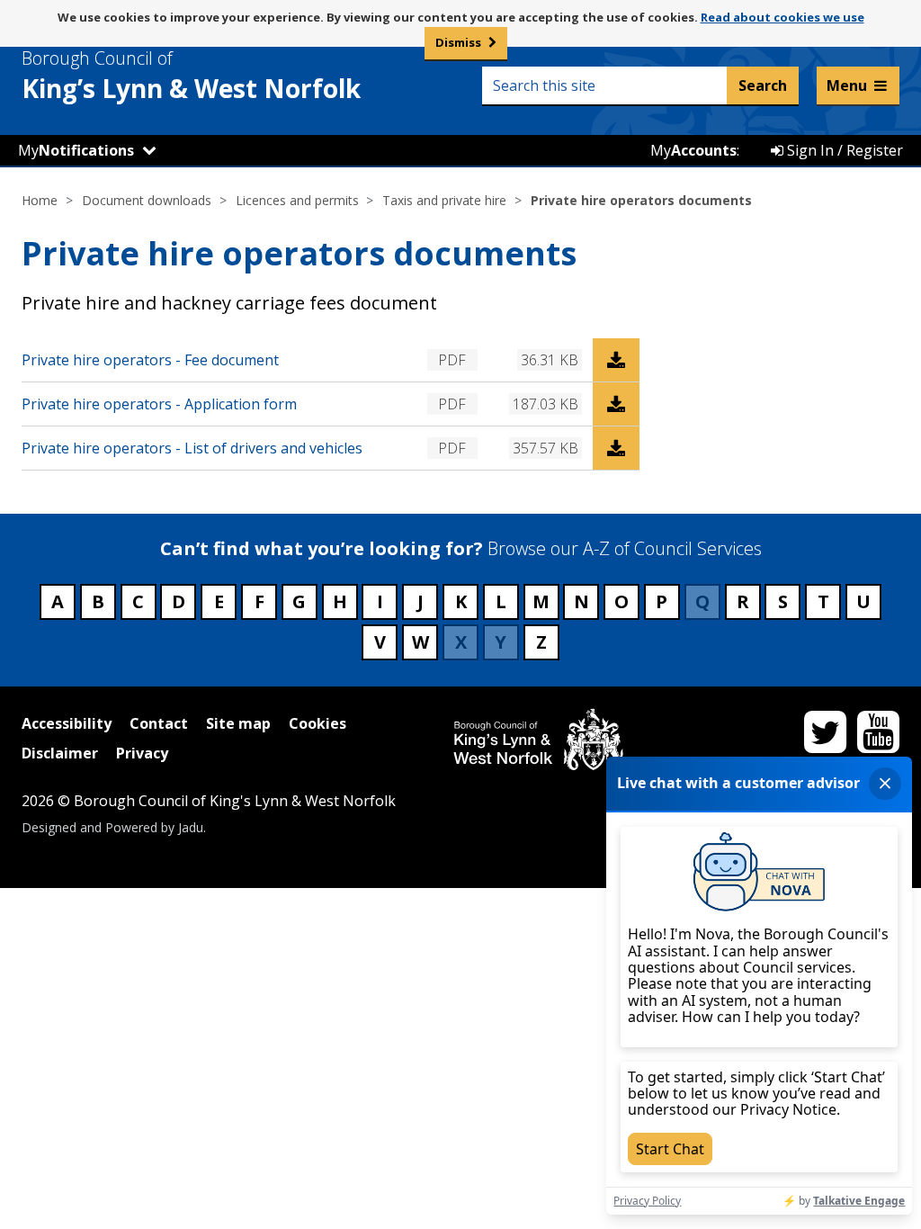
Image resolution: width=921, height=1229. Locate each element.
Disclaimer (60, 753)
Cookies (317, 723)
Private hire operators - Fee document (150, 360)
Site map (238, 723)
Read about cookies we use (782, 17)
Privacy (142, 753)
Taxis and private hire (444, 200)
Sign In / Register (843, 150)
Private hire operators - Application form (159, 404)
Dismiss (458, 42)
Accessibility (67, 723)
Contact (159, 723)
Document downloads (146, 200)
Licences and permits (297, 200)
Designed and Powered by (112, 827)
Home (40, 200)
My (76, 150)
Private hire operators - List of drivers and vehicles (192, 448)
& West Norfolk (191, 75)
